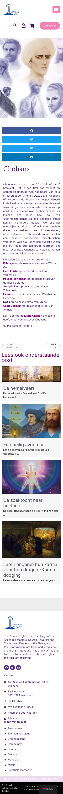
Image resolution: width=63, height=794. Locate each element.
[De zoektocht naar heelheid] (31, 492)
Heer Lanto (10, 271)
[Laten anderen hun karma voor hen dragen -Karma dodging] (31, 557)
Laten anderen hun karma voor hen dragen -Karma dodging (30, 570)
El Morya (9, 263)
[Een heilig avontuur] (31, 437)
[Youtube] (18, 667)
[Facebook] (6, 667)
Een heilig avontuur (23, 444)
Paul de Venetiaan (14, 278)
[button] (56, 9)
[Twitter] (12, 667)
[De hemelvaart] (31, 380)
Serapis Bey (11, 286)
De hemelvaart (18, 388)
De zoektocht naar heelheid (22, 502)
